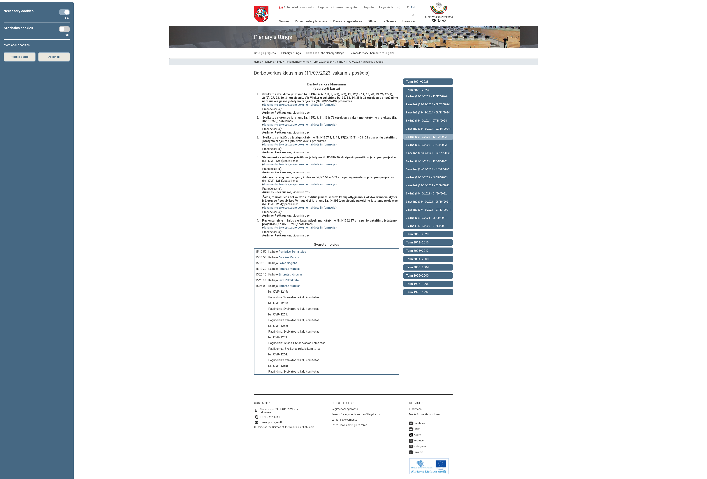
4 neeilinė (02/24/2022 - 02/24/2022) (428, 185)
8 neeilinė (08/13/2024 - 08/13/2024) (428, 112)
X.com (417, 434)
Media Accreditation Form (424, 414)
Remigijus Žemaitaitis (292, 251)
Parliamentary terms (297, 61)
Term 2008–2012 (417, 250)
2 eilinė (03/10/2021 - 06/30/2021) (427, 218)
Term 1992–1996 (417, 284)
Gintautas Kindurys (291, 274)
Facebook (419, 423)
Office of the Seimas (382, 21)
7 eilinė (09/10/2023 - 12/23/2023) (427, 136)
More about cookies (17, 45)
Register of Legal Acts (378, 7)
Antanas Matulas (289, 269)
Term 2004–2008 (417, 259)
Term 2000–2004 (417, 267)
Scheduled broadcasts (299, 7)
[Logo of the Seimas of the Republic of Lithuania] (439, 12)
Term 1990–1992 (417, 292)
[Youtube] (411, 440)
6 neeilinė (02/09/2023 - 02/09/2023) (428, 153)
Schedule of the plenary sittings (325, 53)
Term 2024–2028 (417, 81)
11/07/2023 (353, 61)
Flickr (417, 428)
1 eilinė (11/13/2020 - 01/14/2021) (427, 226)
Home (257, 61)
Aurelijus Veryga (289, 257)
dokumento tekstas (276, 104)
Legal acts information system (338, 7)
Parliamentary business (311, 21)
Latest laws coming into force (349, 425)
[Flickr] (411, 428)
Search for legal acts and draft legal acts (356, 414)
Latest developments (344, 419)
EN (413, 7)
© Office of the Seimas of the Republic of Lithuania (284, 427)
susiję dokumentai (301, 104)
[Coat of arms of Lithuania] (261, 14)
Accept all (54, 56)
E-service (408, 21)
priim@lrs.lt (275, 422)
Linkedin (418, 452)
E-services (415, 409)
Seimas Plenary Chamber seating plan (372, 53)
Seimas (284, 21)
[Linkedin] (411, 452)
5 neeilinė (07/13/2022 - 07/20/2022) (428, 169)
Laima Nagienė (288, 263)
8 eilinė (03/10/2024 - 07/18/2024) (427, 120)
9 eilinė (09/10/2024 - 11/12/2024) (427, 96)
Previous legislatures (347, 21)
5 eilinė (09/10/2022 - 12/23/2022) (427, 161)
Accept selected (20, 56)
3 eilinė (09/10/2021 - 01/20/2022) (427, 193)
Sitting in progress (265, 53)
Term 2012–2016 (417, 242)
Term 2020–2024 (322, 61)
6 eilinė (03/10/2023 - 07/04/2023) (427, 145)
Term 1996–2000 (417, 275)
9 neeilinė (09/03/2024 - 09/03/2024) (428, 104)
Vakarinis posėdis (373, 61)
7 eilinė (339, 61)
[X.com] (411, 434)
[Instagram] (411, 446)
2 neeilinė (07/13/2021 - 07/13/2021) (428, 209)
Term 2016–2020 (417, 234)
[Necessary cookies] (64, 12)
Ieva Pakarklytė (289, 280)
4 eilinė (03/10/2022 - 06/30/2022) (427, 177)
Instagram (420, 446)
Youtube (419, 440)
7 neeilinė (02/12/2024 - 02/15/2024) (428, 128)
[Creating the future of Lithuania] (429, 473)
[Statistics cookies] (64, 29)
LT (407, 7)
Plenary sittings (291, 53)
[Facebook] (411, 423)
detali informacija (324, 104)
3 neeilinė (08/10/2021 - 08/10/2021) (428, 201)
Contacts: (262, 403)
